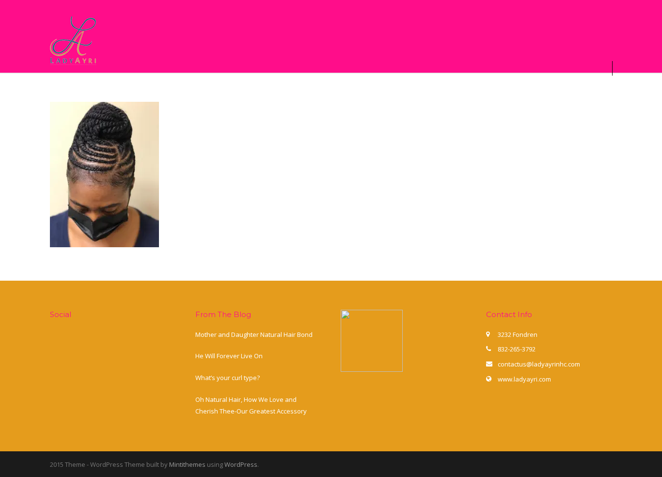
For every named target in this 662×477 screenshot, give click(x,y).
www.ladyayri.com (524, 379)
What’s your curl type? (227, 377)
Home (98, 87)
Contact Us (460, 87)
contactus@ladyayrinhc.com (539, 364)
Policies (515, 87)
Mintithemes (187, 464)
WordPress (240, 464)
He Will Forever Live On (229, 355)
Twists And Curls (283, 87)
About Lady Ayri (161, 87)
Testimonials (574, 87)
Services (352, 87)
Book (221, 87)
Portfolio (403, 87)
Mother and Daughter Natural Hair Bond (254, 334)
